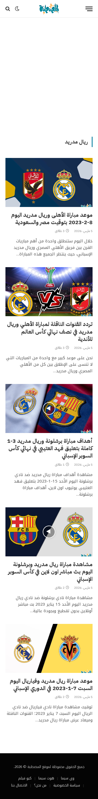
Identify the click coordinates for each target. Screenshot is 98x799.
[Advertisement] (49, 76)
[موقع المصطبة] (49, 9)
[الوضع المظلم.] (17, 8)
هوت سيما (46, 778)
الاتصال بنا (19, 785)
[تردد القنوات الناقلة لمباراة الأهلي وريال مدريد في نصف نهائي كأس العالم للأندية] (49, 291)
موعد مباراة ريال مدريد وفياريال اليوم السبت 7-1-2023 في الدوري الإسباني (51, 684)
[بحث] (8, 9)
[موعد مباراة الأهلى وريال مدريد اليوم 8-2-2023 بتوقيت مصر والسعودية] (49, 182)
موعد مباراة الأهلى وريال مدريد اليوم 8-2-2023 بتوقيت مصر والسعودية (52, 218)
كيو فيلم (25, 778)
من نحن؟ (40, 785)
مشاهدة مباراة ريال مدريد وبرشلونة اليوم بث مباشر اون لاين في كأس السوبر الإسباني (50, 571)
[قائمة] (89, 9)
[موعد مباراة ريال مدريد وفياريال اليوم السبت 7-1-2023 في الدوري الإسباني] (49, 648)
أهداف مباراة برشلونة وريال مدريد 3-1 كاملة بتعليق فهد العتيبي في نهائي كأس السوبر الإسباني (50, 448)
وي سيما (67, 778)
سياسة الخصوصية (66, 785)
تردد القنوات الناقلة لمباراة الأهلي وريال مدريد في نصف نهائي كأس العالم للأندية (50, 331)
